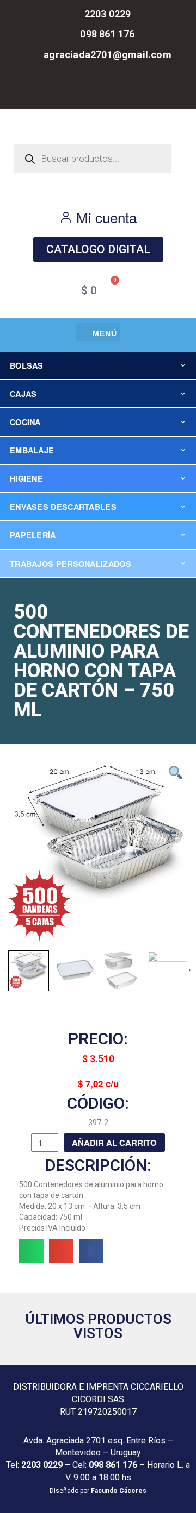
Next (187, 968)
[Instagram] (98, 89)
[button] (98, 332)
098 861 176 (113, 1465)
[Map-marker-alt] (122, 89)
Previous (7, 968)
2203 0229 (42, 1465)
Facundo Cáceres (118, 1491)
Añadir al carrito (114, 1143)
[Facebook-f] (73, 89)
